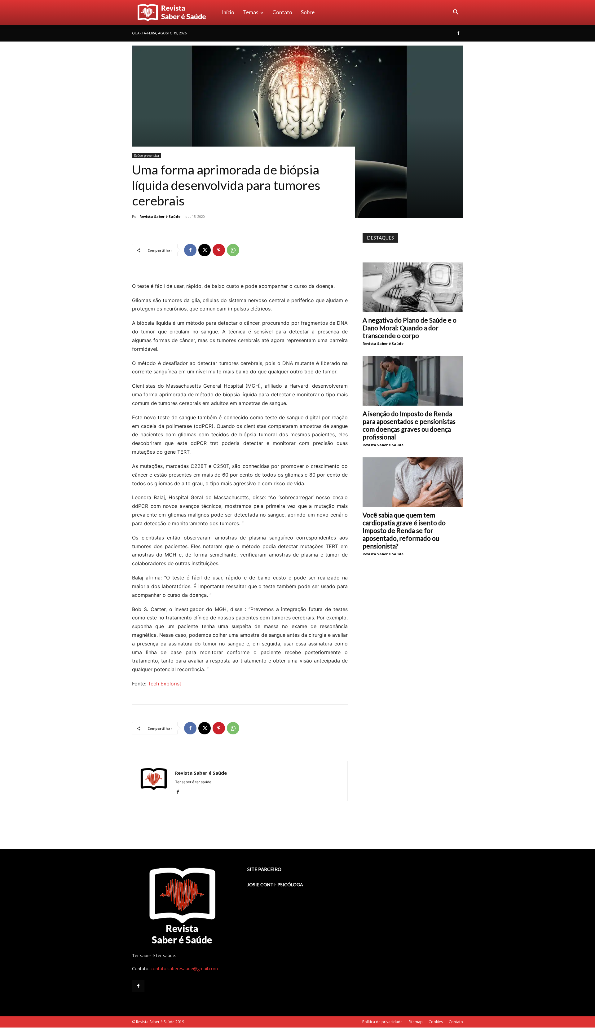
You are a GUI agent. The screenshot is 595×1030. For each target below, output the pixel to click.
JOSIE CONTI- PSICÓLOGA (275, 884)
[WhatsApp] (233, 250)
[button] (455, 13)
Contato (282, 12)
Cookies (436, 1021)
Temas (250, 12)
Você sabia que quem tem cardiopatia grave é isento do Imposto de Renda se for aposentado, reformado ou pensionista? (404, 530)
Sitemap (415, 1021)
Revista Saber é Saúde (159, 216)
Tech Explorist (164, 683)
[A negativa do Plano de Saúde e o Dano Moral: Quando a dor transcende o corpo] (413, 287)
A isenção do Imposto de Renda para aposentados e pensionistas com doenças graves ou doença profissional (409, 425)
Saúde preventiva (146, 155)
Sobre (308, 12)
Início (228, 12)
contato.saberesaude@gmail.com (184, 968)
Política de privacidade (382, 1021)
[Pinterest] (219, 250)
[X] (204, 250)
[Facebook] (458, 33)
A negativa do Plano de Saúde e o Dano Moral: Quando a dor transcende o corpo (409, 327)
